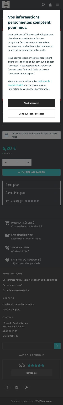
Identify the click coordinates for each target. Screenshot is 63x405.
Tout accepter (31, 103)
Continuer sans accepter (31, 113)
